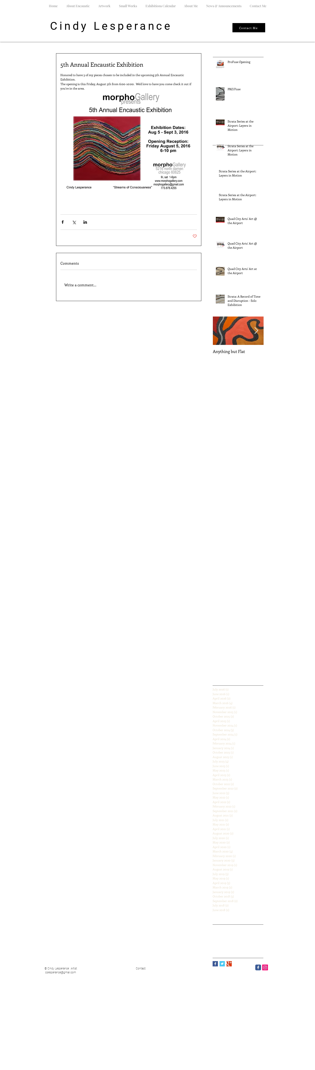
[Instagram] (265, 967)
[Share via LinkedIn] (85, 222)
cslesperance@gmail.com (60, 972)
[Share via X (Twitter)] (74, 222)
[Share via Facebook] (62, 222)
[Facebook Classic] (258, 967)
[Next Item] (256, 330)
